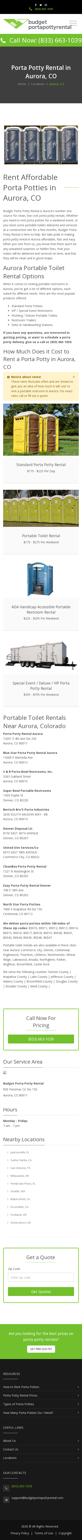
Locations (37, 84)
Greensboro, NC (20, 1222)
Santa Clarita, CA (21, 1160)
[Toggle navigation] (73, 23)
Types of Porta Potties (18, 1404)
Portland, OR (18, 1215)
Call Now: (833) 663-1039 (45, 40)
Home (22, 84)
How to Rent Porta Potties (21, 1387)
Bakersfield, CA (20, 1199)
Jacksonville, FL (19, 1152)
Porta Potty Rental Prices (20, 1395)
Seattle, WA (17, 1191)
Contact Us (10, 1449)
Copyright (65, 1533)
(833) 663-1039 (43, 9)
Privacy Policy (20, 1533)
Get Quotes (41, 1291)
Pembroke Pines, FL (22, 1183)
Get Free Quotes (41, 1349)
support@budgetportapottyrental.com (37, 1498)
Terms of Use (43, 1533)
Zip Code (14, 1269)
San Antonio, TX (20, 1168)
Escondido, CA (19, 1207)
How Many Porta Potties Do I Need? (28, 1413)
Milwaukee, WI (19, 1176)
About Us (9, 1441)
